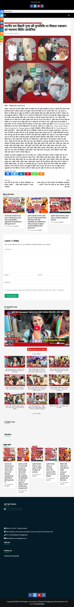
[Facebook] (8, 173)
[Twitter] (14, 173)
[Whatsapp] (34, 173)
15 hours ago (9, 226)
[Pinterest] (28, 173)
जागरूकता (18, 23)
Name (7, 275)
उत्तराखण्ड (7, 23)
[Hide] (0, 44)
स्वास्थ (40, 23)
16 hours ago (33, 230)
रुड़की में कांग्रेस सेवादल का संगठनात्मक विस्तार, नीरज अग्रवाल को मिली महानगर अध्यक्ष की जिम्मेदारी (51, 470)
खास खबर (12, 23)
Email (40, 275)
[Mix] (2, 33)
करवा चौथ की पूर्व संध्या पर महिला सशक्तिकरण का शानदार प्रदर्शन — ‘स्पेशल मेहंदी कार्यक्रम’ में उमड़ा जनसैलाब (19, 183)
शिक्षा (36, 23)
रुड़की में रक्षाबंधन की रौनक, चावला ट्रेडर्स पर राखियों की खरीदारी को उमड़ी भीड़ (60, 218)
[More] (41, 173)
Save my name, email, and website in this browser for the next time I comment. (35, 290)
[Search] (69, 15)
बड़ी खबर (23, 23)
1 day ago (55, 222)
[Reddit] (2, 19)
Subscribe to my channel (38, 349)
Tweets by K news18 (11, 556)
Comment (8, 249)
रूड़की (32, 23)
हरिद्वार (6, 211)
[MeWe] (2, 30)
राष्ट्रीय (28, 23)
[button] (39, 354)
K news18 (16, 33)
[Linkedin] (21, 173)
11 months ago (10, 33)
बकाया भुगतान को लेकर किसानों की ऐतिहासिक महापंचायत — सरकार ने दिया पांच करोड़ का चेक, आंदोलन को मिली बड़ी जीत (53, 183)
